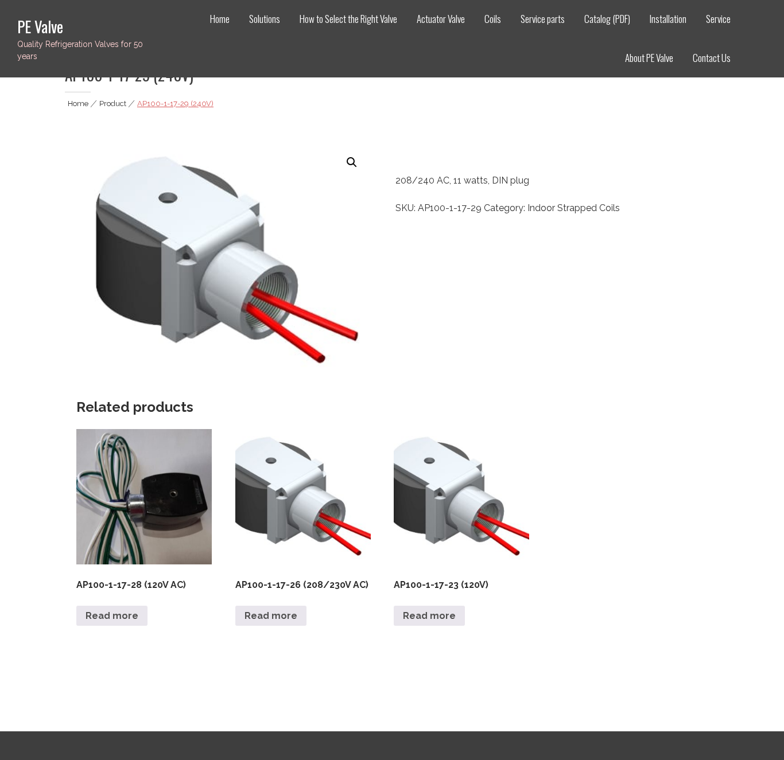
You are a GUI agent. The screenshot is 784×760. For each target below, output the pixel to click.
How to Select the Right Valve (348, 18)
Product (112, 103)
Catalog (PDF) (607, 18)
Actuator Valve (441, 18)
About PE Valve (649, 57)
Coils (492, 18)
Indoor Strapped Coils (573, 207)
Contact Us (712, 57)
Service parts (543, 18)
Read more (112, 615)
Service (718, 18)
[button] (351, 162)
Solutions (264, 18)
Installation (668, 18)
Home (220, 18)
